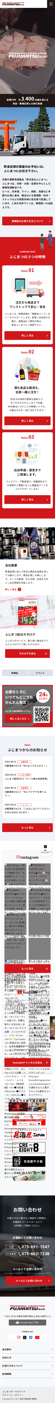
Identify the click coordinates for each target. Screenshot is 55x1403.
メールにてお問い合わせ (29, 1280)
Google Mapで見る (29, 1322)
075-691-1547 (36, 1247)
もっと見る (27, 827)
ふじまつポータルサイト (14, 1391)
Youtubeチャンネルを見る (27, 1062)
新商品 (14, 672)
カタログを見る (27, 653)
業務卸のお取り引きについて (27, 221)
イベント (40, 672)
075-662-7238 (36, 1254)
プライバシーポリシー (12, 1395)
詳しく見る (27, 335)
